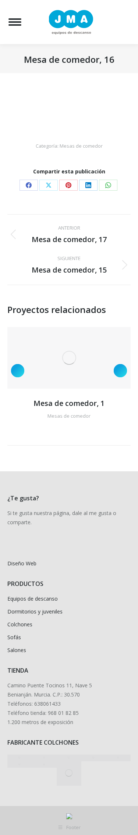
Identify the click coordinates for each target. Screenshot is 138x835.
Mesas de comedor (81, 146)
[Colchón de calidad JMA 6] (44, 764)
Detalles (79, 358)
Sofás (14, 637)
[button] (17, 370)
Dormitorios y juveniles (35, 611)
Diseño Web (21, 563)
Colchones (19, 624)
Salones (16, 650)
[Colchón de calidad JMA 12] (19, 758)
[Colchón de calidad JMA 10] (69, 758)
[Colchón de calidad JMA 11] (44, 758)
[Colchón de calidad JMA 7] (19, 764)
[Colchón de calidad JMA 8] (118, 758)
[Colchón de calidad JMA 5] (69, 773)
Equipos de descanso (32, 598)
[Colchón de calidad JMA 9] (93, 758)
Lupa (59, 358)
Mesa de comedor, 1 (69, 403)
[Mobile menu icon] (14, 22)
